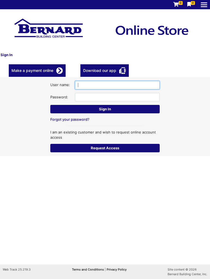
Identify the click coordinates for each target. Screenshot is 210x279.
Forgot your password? (69, 119)
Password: (59, 97)
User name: (60, 85)
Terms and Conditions (88, 269)
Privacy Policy (117, 269)
